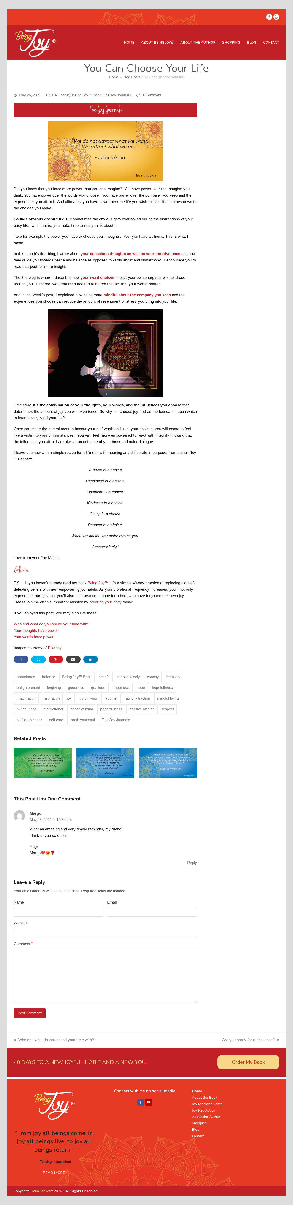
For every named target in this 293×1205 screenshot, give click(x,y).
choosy (153, 677)
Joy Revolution (203, 1110)
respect (168, 709)
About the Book (204, 1097)
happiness (121, 688)
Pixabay (54, 648)
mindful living (168, 698)
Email (113, 902)
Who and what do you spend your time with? (51, 624)
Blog (195, 1129)
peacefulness (111, 709)
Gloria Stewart (41, 1191)
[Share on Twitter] (38, 659)
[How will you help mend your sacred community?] (168, 763)
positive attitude (142, 709)
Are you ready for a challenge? (248, 1040)
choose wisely (128, 677)
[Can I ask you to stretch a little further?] (105, 763)
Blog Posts (131, 77)
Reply (192, 863)
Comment (23, 944)
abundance (26, 677)
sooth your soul (82, 720)
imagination (26, 698)
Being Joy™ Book (86, 95)
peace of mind (81, 709)
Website (21, 923)
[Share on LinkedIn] (90, 659)
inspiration (51, 698)
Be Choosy (61, 95)
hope (141, 688)
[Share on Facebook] (21, 659)
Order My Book (248, 1062)
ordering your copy (106, 602)
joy (69, 698)
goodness (76, 688)
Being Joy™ (98, 583)
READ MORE (54, 1172)
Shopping (199, 1123)
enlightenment (28, 688)
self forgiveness (29, 720)
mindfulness (26, 709)
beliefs (104, 677)
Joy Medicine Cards (207, 1103)
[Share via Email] (73, 659)
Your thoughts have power (36, 630)
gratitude (98, 688)
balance (48, 677)
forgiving (54, 688)
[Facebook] (140, 1102)
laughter (111, 698)
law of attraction (137, 698)
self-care (56, 720)
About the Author (206, 1116)
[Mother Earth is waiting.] (43, 763)
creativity (173, 677)
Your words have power (34, 637)
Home (114, 77)
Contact (198, 1135)
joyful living (88, 698)
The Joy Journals (117, 95)
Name (20, 902)
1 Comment (151, 95)
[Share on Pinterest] (56, 659)
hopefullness (162, 688)
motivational (53, 709)
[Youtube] (148, 1102)
